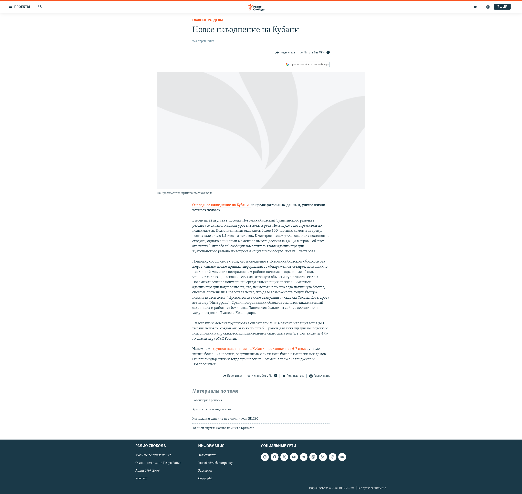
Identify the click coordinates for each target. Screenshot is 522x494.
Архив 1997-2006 (147, 471)
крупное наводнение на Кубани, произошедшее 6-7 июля (259, 349)
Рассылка (205, 471)
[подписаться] (342, 457)
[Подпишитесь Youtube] (294, 457)
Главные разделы (207, 20)
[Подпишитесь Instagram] (313, 457)
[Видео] (475, 7)
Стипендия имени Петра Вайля (158, 463)
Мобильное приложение (153, 455)
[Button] (285, 52)
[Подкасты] (332, 457)
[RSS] (323, 457)
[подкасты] (488, 7)
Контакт (141, 478)
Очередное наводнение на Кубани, (221, 205)
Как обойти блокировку (215, 463)
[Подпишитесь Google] (265, 457)
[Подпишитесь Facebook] (274, 457)
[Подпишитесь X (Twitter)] (284, 457)
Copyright (205, 478)
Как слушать (207, 455)
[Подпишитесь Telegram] (303, 457)
